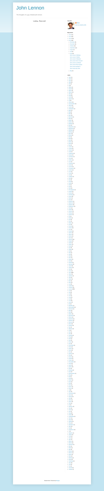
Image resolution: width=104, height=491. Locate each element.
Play (70, 355)
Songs (70, 414)
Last (70, 284)
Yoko (70, 462)
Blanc (70, 133)
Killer (70, 282)
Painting (70, 335)
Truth (70, 436)
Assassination (72, 103)
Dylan (70, 198)
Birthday (70, 131)
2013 (70, 38)
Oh (69, 330)
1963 (70, 77)
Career (70, 146)
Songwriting (71, 416)
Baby (70, 110)
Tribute (70, 434)
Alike (70, 93)
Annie (70, 97)
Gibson (70, 234)
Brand (70, 143)
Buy (69, 145)
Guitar (70, 242)
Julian (70, 279)
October (72, 45)
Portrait (70, 358)
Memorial (71, 308)
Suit (69, 428)
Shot (70, 403)
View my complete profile (80, 25)
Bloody (70, 135)
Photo (70, 346)
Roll (69, 383)
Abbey (70, 87)
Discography (71, 189)
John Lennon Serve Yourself (76, 60)
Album (70, 90)
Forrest (70, 226)
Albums (70, 92)
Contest (70, 170)
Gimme (70, 236)
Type (70, 439)
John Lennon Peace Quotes (76, 64)
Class (70, 158)
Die (69, 186)
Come (70, 165)
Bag (69, 112)
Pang (70, 337)
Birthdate (71, 130)
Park (70, 338)
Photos (70, 348)
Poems (70, 356)
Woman (70, 451)
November (72, 44)
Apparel (70, 98)
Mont (70, 312)
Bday (70, 118)
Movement (71, 315)
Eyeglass (71, 204)
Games (70, 232)
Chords (70, 155)
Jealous (70, 267)
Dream (70, 196)
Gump (70, 246)
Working (70, 457)
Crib (70, 174)
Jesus (70, 270)
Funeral (70, 231)
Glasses (70, 239)
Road (70, 378)
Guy (69, 247)
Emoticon (71, 201)
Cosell (70, 173)
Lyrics (70, 302)
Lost (70, 299)
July (71, 51)
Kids (70, 280)
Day (69, 179)
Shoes (70, 401)
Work (70, 456)
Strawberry (71, 424)
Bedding (70, 123)
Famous (70, 211)
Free (70, 229)
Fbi (69, 216)
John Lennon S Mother (75, 57)
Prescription (71, 361)
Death (70, 183)
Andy (70, 95)
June (71, 53)
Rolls (70, 385)
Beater (70, 120)
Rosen (70, 386)
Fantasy (70, 213)
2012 (70, 40)
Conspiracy (71, 168)
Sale (70, 391)
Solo (70, 408)
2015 (70, 34)
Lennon (70, 289)
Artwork (70, 102)
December (72, 42)
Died (70, 188)
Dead (70, 181)
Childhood (71, 153)
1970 (70, 80)
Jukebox (70, 275)
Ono (70, 333)
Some (70, 409)
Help (70, 256)
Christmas (71, 156)
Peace (70, 342)
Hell (69, 254)
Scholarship (71, 393)
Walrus (70, 441)
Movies (70, 317)
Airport (70, 88)
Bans (70, 115)
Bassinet (70, 117)
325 (69, 83)
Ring (70, 375)
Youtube (70, 469)
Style (70, 426)
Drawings (71, 194)
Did (69, 184)
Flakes (70, 222)
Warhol (70, 442)
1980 (70, 82)
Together (71, 433)
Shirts (70, 399)
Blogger (58, 480)
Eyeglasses (71, 206)
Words (70, 454)
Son (69, 411)
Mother (70, 313)
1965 (70, 79)
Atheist (70, 105)
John (70, 272)
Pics (70, 352)
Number (70, 325)
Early (70, 199)
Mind (70, 310)
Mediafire (71, 305)
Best (70, 125)
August (71, 49)
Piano (70, 350)
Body (70, 138)
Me (69, 303)
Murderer (71, 320)
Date (70, 178)
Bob (69, 136)
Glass (70, 237)
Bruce (78, 22)
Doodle (70, 191)
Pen (69, 343)
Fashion (70, 214)
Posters (70, 360)
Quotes (70, 366)
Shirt (70, 398)
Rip (69, 376)
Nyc (69, 327)
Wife (70, 449)
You (69, 466)
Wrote (70, 459)
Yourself (70, 467)
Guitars (70, 244)
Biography (71, 128)
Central (70, 148)
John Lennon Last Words (75, 62)
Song (70, 413)
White (70, 447)
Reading (70, 370)
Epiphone (71, 203)
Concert (70, 166)
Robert (70, 380)
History (70, 259)
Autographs (71, 108)
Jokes (70, 274)
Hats (70, 252)
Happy (70, 249)
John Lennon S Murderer (75, 59)
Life (69, 292)
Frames (70, 227)
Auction (70, 107)
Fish (70, 221)
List (69, 294)
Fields (70, 217)
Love (70, 300)
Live (70, 295)
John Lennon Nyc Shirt (75, 68)
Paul (70, 340)
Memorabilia (71, 307)
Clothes (70, 160)
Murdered (71, 318)
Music (70, 323)
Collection (71, 163)
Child (70, 151)
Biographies (71, 126)
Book (70, 140)
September (72, 47)
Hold (70, 260)
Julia (70, 277)
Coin (70, 161)
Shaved (70, 396)
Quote (70, 365)
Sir (69, 404)
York (70, 464)
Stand (70, 419)
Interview (71, 264)
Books (70, 141)
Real (70, 371)
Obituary (70, 328)
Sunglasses (71, 429)
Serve (70, 395)
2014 (70, 36)
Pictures (70, 353)
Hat (69, 251)
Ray (69, 368)
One (70, 332)
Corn (70, 171)
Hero (70, 257)
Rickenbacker (72, 373)
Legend (70, 285)
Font (70, 224)
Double (70, 193)
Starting (70, 421)
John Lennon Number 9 (75, 66)
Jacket (70, 265)
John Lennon (30, 8)
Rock (70, 381)
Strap (70, 423)
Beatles (70, 122)
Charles (70, 150)
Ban (69, 113)
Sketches (71, 406)
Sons (70, 418)
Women (70, 452)
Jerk (70, 269)
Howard (70, 262)
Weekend (71, 444)
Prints (70, 363)
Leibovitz (71, 287)
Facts (70, 208)
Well (70, 446)
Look (70, 297)
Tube (70, 438)
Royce (70, 388)
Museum (70, 322)
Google (70, 241)
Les (69, 290)
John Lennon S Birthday (75, 55)
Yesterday (71, 461)
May (71, 70)
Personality (71, 345)
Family (70, 209)
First (70, 219)
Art (69, 100)
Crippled (70, 176)
